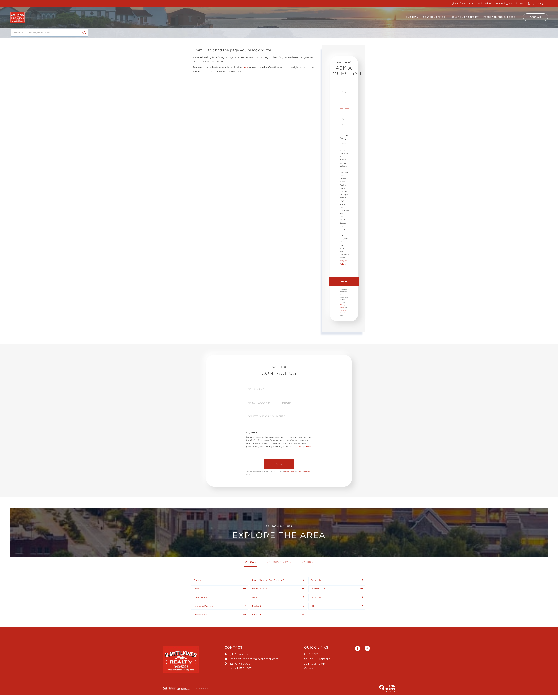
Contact (535, 17)
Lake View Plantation (204, 606)
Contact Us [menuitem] (312, 668)
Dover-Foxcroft (259, 588)
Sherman (257, 614)
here (245, 67)
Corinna (198, 580)
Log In (533, 3)
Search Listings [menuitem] (434, 17)
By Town (250, 562)
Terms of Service (304, 472)
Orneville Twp (200, 614)
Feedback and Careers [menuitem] (499, 17)
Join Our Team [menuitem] (314, 663)
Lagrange (316, 597)
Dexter (197, 588)
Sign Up (544, 3)
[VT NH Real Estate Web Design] (387, 688)
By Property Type (279, 562)
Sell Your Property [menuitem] (465, 17)
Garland (256, 597)
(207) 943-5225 (464, 3)
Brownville (316, 580)
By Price (307, 562)
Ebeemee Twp (318, 588)
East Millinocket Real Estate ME (268, 580)
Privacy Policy (304, 447)
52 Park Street (241, 666)
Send (344, 281)
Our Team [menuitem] (412, 17)
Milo (313, 606)
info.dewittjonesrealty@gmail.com (502, 3)
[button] (84, 33)
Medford (256, 606)
